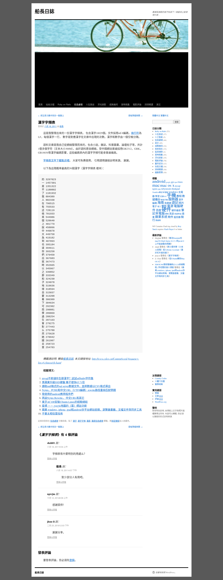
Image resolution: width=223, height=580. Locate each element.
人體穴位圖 (160, 381)
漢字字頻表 (173, 255)
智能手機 (164, 200)
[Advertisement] (111, 77)
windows (173, 192)
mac (156, 185)
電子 (154, 206)
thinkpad (176, 188)
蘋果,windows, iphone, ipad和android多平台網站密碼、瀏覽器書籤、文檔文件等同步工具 (92, 409)
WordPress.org (161, 401)
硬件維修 (176, 210)
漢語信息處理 (97, 420)
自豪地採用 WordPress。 (166, 572)
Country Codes (161, 378)
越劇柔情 (159, 172)
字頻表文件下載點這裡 (56, 160)
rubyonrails (166, 188)
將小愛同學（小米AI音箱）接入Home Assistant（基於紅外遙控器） (169, 249)
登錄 (72, 560)
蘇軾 (167, 214)
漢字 (75, 420)
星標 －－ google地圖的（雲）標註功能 (64, 405)
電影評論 (137, 104)
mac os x (167, 185)
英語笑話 (178, 214)
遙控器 (177, 217)
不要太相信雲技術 (52, 413)
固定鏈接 (115, 420)
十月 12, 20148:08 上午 (57, 497)
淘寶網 (167, 202)
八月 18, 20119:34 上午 (57, 446)
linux (180, 181)
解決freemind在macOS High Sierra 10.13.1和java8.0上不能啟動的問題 (169, 241)
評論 (159, 399)
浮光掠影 (102, 104)
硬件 (166, 209)
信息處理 (78, 104)
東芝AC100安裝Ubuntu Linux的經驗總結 (65, 401)
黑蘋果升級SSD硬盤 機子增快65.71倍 (63, 382)
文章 (159, 396)
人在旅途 (90, 104)
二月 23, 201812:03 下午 (58, 525)
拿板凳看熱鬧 (135, 115)
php (159, 189)
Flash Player (169, 229)
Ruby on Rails (64, 104)
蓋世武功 (159, 163)
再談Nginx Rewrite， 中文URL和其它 (63, 398)
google (168, 182)
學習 (157, 196)
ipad (176, 182)
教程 (179, 196)
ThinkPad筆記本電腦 (160, 192)
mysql (177, 185)
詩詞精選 (149, 104)
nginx (155, 188)
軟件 (170, 217)
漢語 (88, 420)
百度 (158, 210)
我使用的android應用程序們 (57, 394)
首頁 (40, 104)
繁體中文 (164, 115)
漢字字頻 (82, 420)
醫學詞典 (159, 384)
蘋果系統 (161, 217)
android (158, 181)
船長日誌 (44, 11)
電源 (170, 206)
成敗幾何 (113, 104)
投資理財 (159, 151)
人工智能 (159, 137)
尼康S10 (163, 196)
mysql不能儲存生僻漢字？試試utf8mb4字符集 (67, 378)
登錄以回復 (52, 458)
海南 (160, 202)
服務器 (173, 199)
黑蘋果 (158, 220)
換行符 (135, 133)
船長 (62, 126)
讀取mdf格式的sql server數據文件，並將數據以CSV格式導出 (76, 386)
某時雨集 (125, 104)
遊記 (175, 202)
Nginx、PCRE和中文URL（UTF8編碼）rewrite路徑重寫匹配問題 (79, 390)
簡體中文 (156, 115)
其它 (158, 104)
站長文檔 (50, 104)
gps (172, 181)
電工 (159, 206)
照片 (181, 203)
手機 (171, 195)
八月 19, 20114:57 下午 (66, 470)
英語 (171, 213)
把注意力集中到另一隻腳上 (51, 115)
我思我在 (159, 149)
